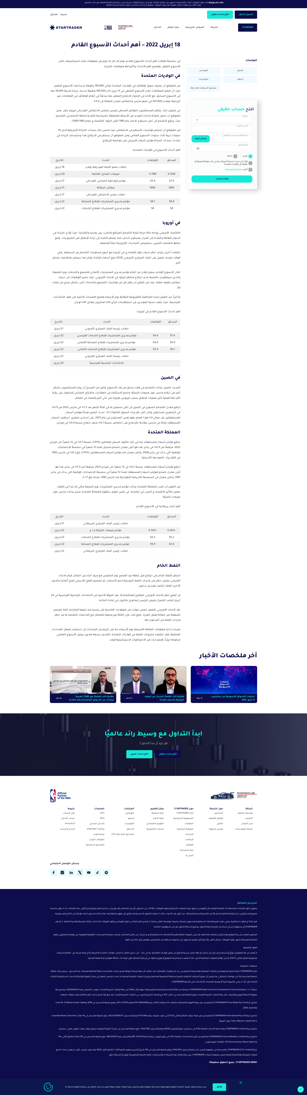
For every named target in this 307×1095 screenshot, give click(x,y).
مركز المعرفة (158, 813)
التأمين (220, 824)
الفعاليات (189, 824)
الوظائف (189, 845)
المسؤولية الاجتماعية (183, 818)
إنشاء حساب (222, 179)
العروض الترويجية (194, 27)
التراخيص (218, 813)
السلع (240, 71)
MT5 (102, 813)
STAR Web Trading (95, 829)
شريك (63, 14)
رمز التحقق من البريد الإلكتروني (235, 135)
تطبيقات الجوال (96, 840)
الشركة (214, 27)
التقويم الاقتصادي (155, 824)
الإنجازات (189, 834)
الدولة (245, 116)
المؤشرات (203, 79)
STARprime (247, 27)
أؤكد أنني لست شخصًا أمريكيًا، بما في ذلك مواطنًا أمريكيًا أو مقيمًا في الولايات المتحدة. (221, 163)
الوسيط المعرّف (245, 813)
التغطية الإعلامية (185, 829)
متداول (54, 14)
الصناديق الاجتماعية (95, 845)
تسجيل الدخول (246, 14)
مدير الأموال (247, 824)
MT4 (102, 818)
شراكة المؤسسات (244, 829)
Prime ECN (70, 824)
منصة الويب (98, 834)
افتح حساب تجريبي (139, 754)
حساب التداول (68, 818)
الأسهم (130, 829)
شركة (229, 156)
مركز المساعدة (186, 850)
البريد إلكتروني (242, 125)
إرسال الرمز (200, 139)
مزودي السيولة (216, 829)
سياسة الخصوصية (234, 169)
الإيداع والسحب (67, 829)
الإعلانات (189, 840)
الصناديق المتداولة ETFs (123, 834)
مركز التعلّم (173, 27)
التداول (157, 27)
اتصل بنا (189, 856)
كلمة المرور (243, 145)
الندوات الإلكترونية (155, 829)
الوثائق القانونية (216, 818)
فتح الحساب (69, 813)
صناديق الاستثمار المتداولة (203, 88)
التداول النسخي (96, 824)
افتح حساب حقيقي (220, 14)
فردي (245, 156)
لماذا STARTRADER (185, 813)
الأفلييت (249, 818)
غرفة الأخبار (158, 818)
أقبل (236, 169)
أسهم (240, 79)
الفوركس (203, 71)
